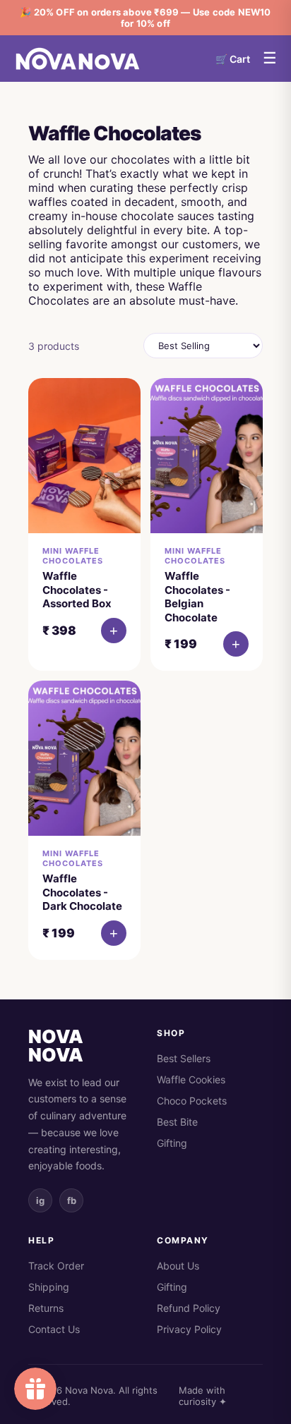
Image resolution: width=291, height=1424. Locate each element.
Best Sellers (183, 1058)
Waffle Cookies (191, 1079)
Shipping (48, 1287)
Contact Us (54, 1329)
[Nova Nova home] (77, 58)
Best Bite (177, 1122)
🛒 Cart (232, 59)
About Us (178, 1266)
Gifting (172, 1143)
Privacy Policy (189, 1329)
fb (71, 1200)
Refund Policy (188, 1308)
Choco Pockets (192, 1101)
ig (40, 1200)
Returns (46, 1308)
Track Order (56, 1266)
